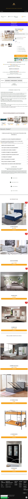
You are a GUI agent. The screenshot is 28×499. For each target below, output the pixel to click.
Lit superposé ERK (14, 434)
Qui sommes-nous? (2, 485)
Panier (26, 11)
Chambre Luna (14, 327)
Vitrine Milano (14, 468)
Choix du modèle (16, 32)
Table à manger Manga (17, 123)
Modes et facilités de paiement (20, 484)
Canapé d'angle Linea (11, 123)
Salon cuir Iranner (14, 260)
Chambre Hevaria (14, 295)
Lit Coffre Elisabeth (24, 123)
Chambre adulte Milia (14, 365)
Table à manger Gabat (19, 29)
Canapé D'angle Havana (3, 123)
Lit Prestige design (14, 226)
